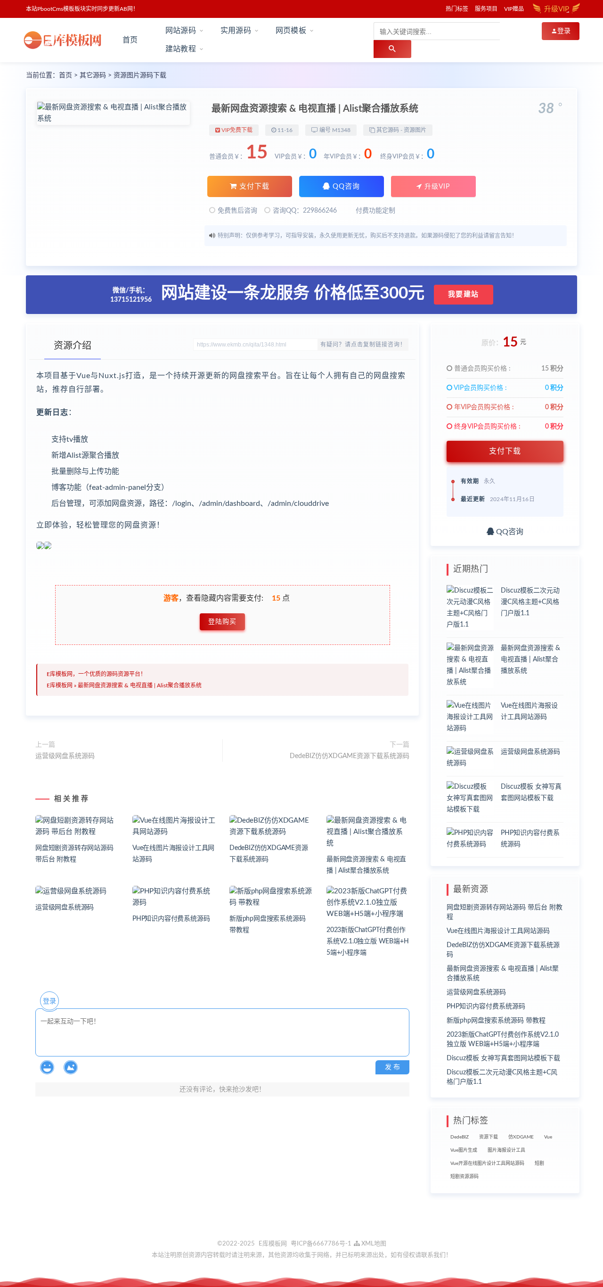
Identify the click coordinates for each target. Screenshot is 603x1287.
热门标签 (457, 9)
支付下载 (253, 186)
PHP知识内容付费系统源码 (171, 919)
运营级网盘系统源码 (65, 756)
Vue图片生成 (463, 1150)
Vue (548, 1137)
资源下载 (488, 1137)
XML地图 (373, 1244)
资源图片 (415, 130)
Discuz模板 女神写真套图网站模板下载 (503, 1058)
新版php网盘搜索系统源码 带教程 (496, 1020)
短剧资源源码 (464, 1176)
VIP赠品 (514, 9)
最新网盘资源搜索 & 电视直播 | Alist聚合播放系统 (140, 685)
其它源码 (93, 75)
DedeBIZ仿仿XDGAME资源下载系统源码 (349, 756)
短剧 (539, 1163)
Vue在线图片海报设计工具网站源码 (498, 931)
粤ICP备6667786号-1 (321, 1244)
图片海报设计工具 (506, 1150)
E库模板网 (60, 685)
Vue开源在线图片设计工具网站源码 (487, 1163)
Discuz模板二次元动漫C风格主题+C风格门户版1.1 (530, 602)
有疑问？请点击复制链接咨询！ (363, 344)
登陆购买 (222, 622)
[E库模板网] (65, 40)
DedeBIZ (459, 1137)
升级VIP (436, 186)
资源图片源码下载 (140, 75)
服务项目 (486, 9)
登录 (49, 1001)
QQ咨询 (345, 186)
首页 (130, 40)
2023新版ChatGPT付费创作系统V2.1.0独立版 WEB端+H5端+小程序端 (367, 941)
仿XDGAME (521, 1137)
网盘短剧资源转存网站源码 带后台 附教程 (504, 912)
